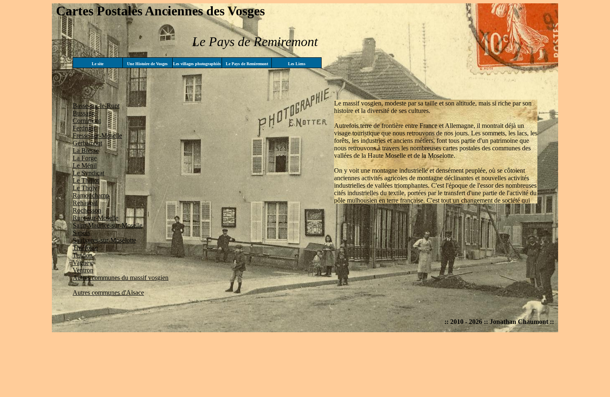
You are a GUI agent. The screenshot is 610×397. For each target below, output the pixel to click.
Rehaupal (85, 202)
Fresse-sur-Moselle (97, 135)
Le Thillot (86, 180)
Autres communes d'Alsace (108, 292)
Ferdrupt (84, 128)
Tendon (83, 255)
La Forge (85, 158)
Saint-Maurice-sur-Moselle (107, 225)
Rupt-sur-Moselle (95, 217)
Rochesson (87, 210)
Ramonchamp (91, 195)
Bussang (84, 113)
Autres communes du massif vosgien (120, 277)
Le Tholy (85, 187)
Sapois (81, 232)
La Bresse (86, 150)
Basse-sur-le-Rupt (96, 105)
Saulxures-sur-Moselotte (104, 240)
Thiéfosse (85, 247)
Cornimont (87, 120)
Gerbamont (87, 143)
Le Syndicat (88, 172)
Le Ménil (85, 165)
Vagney (83, 262)
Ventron (83, 270)
